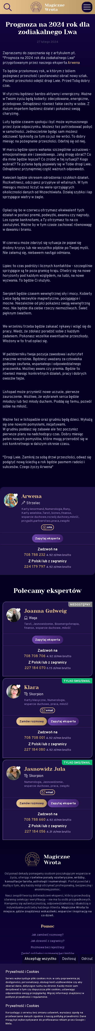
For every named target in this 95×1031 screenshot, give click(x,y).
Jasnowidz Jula (44, 769)
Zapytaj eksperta (47, 538)
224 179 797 (35, 566)
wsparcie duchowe (33, 517)
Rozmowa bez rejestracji (47, 947)
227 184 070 (36, 668)
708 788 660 (35, 819)
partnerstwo (42, 521)
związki (65, 521)
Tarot (46, 513)
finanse (66, 513)
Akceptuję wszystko (40, 958)
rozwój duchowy (58, 517)
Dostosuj (69, 958)
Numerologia (53, 509)
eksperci (57, 895)
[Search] (8, 7)
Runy (66, 509)
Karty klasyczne (35, 700)
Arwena (74, 62)
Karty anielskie (31, 513)
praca (55, 521)
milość (74, 517)
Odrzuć (87, 958)
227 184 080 (35, 749)
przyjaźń (27, 521)
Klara (31, 687)
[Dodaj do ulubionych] (15, 495)
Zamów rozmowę (31, 721)
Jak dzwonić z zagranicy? (48, 941)
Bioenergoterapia (67, 624)
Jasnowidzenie (43, 624)
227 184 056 (35, 831)
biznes (55, 513)
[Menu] (87, 7)
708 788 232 (35, 554)
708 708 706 (35, 656)
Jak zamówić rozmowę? (48, 935)
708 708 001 (35, 737)
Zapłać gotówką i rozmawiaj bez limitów (47, 953)
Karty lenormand (32, 509)
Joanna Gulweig (45, 611)
